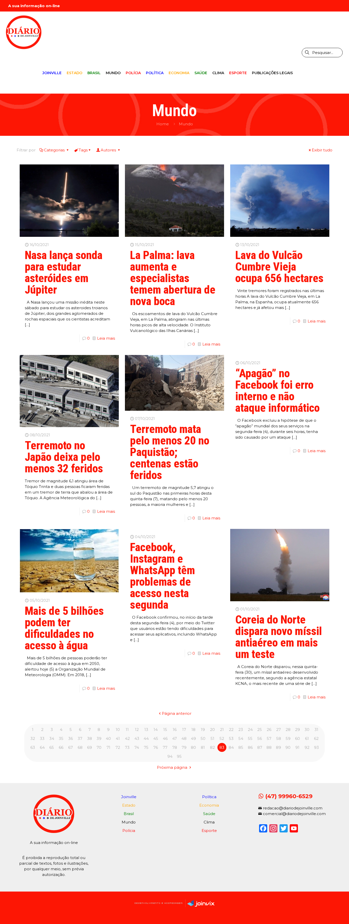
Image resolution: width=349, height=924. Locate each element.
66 (61, 747)
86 (250, 747)
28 (288, 729)
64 (42, 747)
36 (70, 738)
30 (307, 729)
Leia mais (106, 338)
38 (89, 738)
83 (221, 747)
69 (89, 747)
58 (278, 738)
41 (118, 738)
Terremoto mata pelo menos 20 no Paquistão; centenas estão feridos (169, 452)
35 (61, 738)
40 (108, 738)
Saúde (209, 813)
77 (165, 747)
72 (117, 747)
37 (80, 738)
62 (316, 738)
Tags (83, 150)
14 (156, 729)
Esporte (209, 830)
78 (174, 747)
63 (32, 747)
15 (165, 729)
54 (240, 738)
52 (221, 738)
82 (212, 747)
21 (222, 729)
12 (137, 729)
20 (212, 729)
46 (165, 738)
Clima (209, 822)
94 (169, 756)
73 (127, 747)
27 (278, 729)
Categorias (55, 150)
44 (146, 738)
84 (231, 747)
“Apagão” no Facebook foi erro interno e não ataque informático (277, 391)
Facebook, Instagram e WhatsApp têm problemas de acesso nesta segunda (162, 576)
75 (146, 747)
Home (162, 123)
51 (212, 738)
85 (240, 747)
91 (297, 747)
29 (297, 729)
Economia (209, 805)
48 (184, 738)
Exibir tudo (322, 150)
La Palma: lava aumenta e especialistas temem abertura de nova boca (172, 278)
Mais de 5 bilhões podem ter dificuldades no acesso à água (64, 628)
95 (179, 756)
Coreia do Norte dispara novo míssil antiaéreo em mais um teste (278, 637)
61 (307, 738)
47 (174, 738)
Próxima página (172, 767)
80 (193, 747)
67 (70, 747)
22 (231, 729)
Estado (128, 805)
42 (127, 738)
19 (203, 729)
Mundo (186, 123)
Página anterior (176, 713)
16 (175, 729)
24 (250, 729)
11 (127, 729)
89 (278, 747)
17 (184, 729)
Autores (109, 150)
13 (146, 729)
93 (316, 747)
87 (259, 747)
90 (287, 747)
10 (118, 729)
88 (269, 747)
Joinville (128, 796)
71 (108, 747)
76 (155, 747)
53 (231, 738)
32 (32, 738)
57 (269, 738)
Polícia (128, 830)
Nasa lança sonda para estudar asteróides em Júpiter (63, 272)
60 (297, 738)
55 (250, 738)
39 (99, 738)
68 (80, 747)
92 (307, 747)
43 (136, 738)
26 (269, 729)
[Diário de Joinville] (23, 32)
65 (51, 747)
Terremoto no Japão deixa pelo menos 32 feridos (64, 457)
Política (209, 796)
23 (240, 729)
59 (288, 738)
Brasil (129, 813)
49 (193, 738)
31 (316, 729)
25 (259, 729)
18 (193, 729)
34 (51, 738)
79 (184, 747)
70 (99, 747)
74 (136, 747)
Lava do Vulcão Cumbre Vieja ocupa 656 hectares (279, 267)
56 (259, 738)
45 (155, 738)
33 (42, 738)
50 (203, 738)
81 (203, 747)
